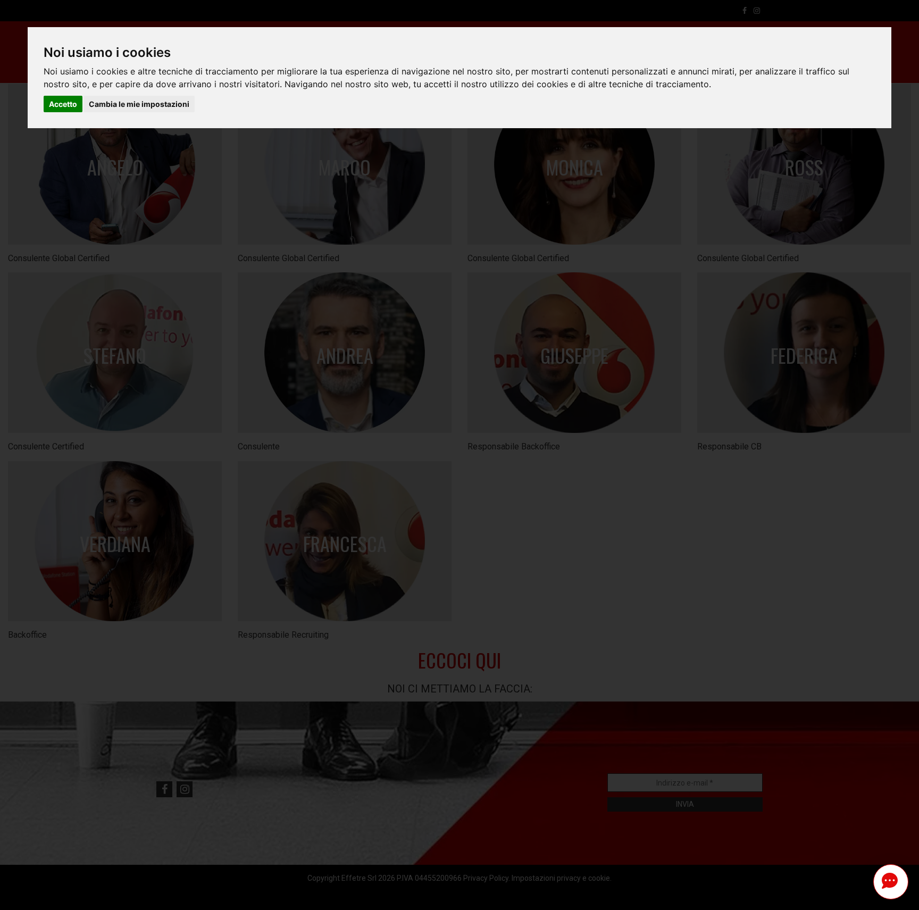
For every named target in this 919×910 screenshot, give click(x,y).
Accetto (63, 103)
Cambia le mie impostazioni (139, 103)
